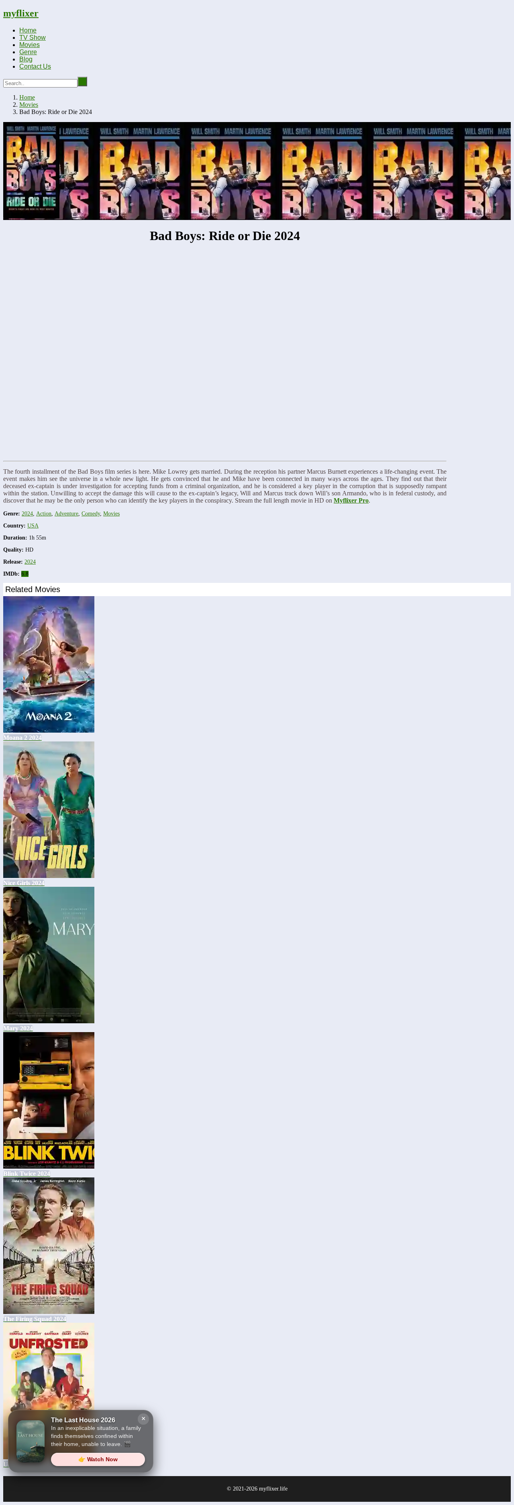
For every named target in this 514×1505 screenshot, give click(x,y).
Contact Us (35, 66)
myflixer (21, 13)
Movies (29, 44)
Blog (26, 59)
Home (28, 30)
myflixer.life (273, 1489)
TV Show (32, 37)
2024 (27, 514)
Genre (28, 52)
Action (43, 514)
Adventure (66, 514)
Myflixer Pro (351, 500)
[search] (82, 81)
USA (33, 526)
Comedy (91, 514)
